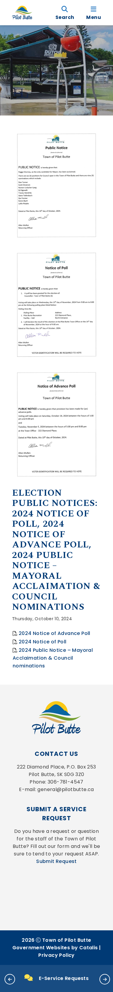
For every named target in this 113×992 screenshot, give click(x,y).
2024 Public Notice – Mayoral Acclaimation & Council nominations (53, 658)
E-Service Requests (64, 978)
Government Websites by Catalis (55, 947)
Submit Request (56, 861)
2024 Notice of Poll (43, 641)
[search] (64, 13)
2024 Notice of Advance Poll (54, 633)
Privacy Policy (56, 955)
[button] (10, 979)
